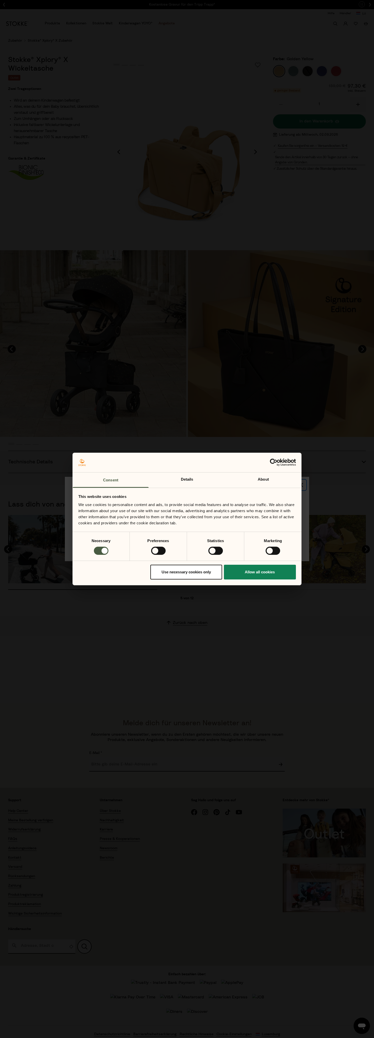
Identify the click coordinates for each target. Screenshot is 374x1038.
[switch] (158, 551)
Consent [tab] (110, 480)
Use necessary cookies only (186, 572)
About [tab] (263, 479)
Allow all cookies (260, 572)
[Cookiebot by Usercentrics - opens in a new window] (273, 462)
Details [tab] (187, 479)
